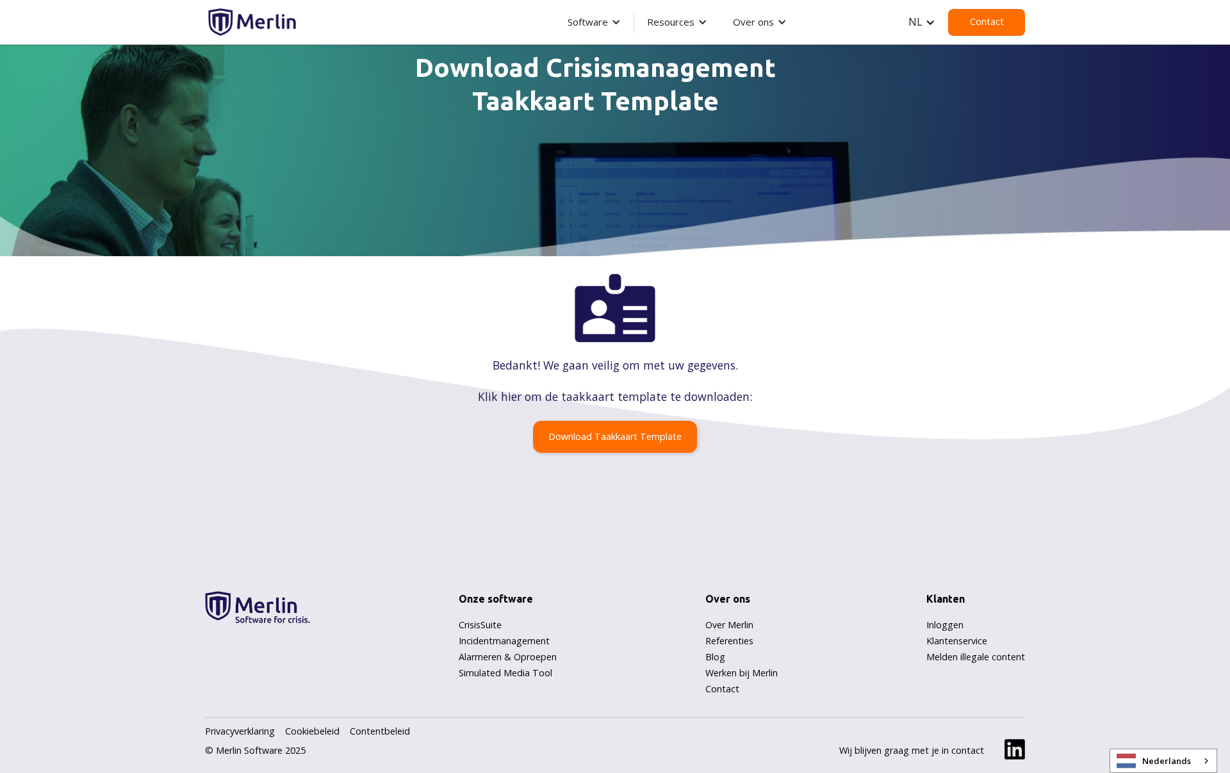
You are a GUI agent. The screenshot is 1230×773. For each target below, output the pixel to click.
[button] (594, 22)
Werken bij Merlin (741, 673)
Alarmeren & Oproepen (508, 657)
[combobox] (1163, 761)
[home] (250, 20)
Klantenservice (956, 641)
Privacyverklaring (240, 731)
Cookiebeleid (312, 731)
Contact (987, 21)
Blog (715, 657)
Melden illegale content (975, 657)
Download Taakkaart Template (615, 436)
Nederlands (1166, 761)
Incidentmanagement (504, 641)
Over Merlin (729, 625)
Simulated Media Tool (505, 673)
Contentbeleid (380, 731)
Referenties (729, 641)
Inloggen (945, 625)
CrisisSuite (480, 625)
